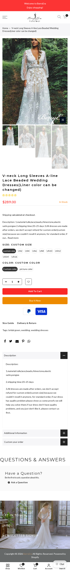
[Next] (63, 81)
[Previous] (7, 81)
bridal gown (14, 330)
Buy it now (35, 300)
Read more (13, 237)
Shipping (6, 214)
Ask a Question (19, 482)
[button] (9, 195)
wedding (25, 330)
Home (5, 28)
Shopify (35, 557)
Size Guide (8, 323)
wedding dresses (39, 330)
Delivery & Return (26, 323)
